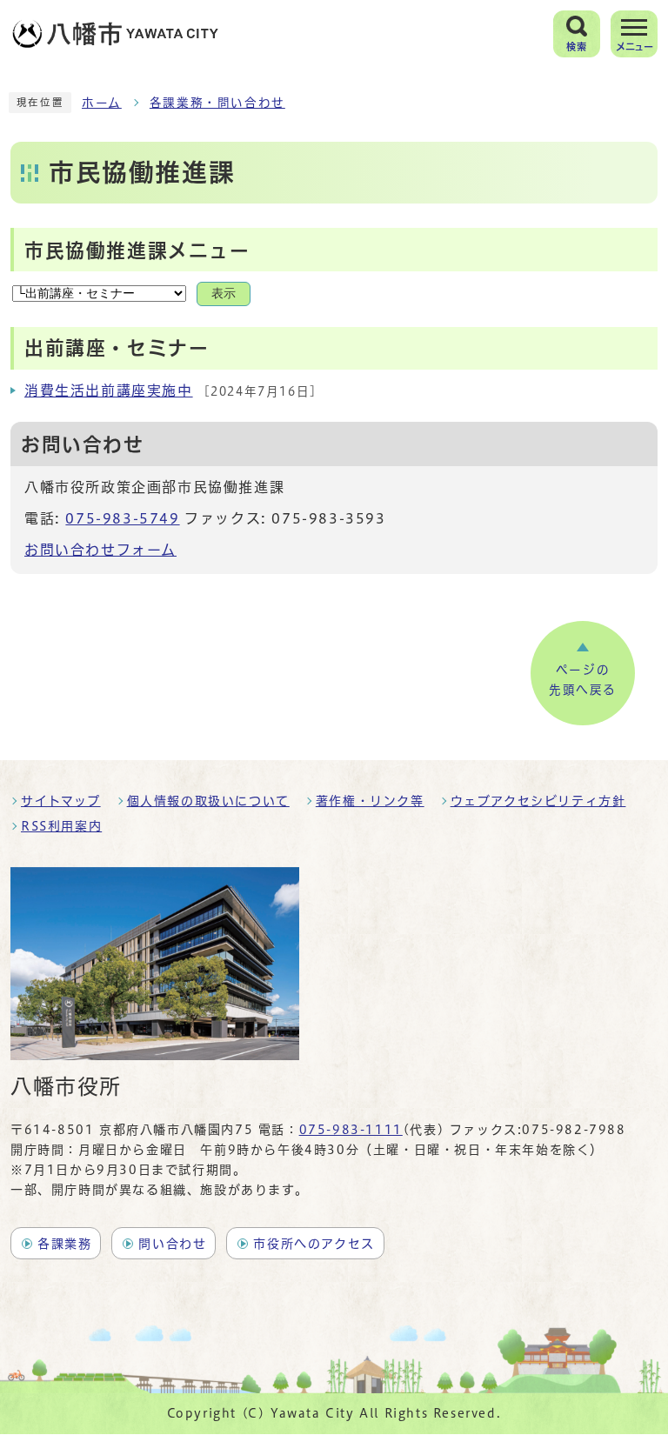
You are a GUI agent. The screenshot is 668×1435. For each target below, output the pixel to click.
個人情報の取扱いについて (208, 801)
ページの (583, 680)
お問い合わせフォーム (100, 550)
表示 (223, 293)
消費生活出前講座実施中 (108, 390)
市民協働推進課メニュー (137, 250)
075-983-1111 (351, 1130)
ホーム (102, 103)
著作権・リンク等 (370, 801)
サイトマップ (61, 801)
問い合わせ (172, 1244)
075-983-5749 (122, 518)
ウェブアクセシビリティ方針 (538, 801)
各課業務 (64, 1244)
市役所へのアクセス (313, 1244)
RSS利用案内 (61, 826)
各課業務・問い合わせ (217, 103)
